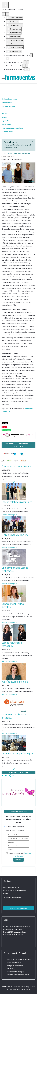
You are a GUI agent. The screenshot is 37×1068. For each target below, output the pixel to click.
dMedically (11, 969)
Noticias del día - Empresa (15, 830)
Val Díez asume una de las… (17, 681)
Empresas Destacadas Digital (12, 128)
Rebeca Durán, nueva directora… (13, 605)
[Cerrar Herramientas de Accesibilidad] (7, 14)
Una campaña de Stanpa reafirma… (15, 569)
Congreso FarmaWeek (15, 966)
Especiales (6, 121)
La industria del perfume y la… (18, 753)
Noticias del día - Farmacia (14, 827)
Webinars (5, 117)
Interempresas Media (21, 975)
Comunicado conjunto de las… (18, 466)
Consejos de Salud (8, 106)
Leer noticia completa (9, 482)
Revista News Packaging (15, 972)
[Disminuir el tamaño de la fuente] (25, 62)
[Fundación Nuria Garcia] (18, 792)
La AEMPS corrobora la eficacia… (14, 716)
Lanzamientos (7, 102)
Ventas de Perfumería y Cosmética (19, 959)
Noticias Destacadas (9, 99)
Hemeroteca (6, 124)
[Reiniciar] (4, 14)
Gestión (5, 113)
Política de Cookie (23, 989)
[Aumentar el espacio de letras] (28, 69)
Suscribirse (18, 860)
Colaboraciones (7, 132)
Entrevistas (6, 110)
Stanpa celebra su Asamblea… (18, 502)
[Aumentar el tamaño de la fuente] (28, 62)
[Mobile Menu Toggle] (3, 77)
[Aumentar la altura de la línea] (26, 66)
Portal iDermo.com (14, 963)
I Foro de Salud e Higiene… (16, 535)
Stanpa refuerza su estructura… (12, 644)
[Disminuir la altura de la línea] (24, 66)
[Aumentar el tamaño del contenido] (7, 58)
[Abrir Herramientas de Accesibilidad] (5, 5)
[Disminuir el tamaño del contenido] (31, 55)
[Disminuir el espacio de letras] (25, 69)
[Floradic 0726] (18, 435)
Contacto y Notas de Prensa (18, 908)
